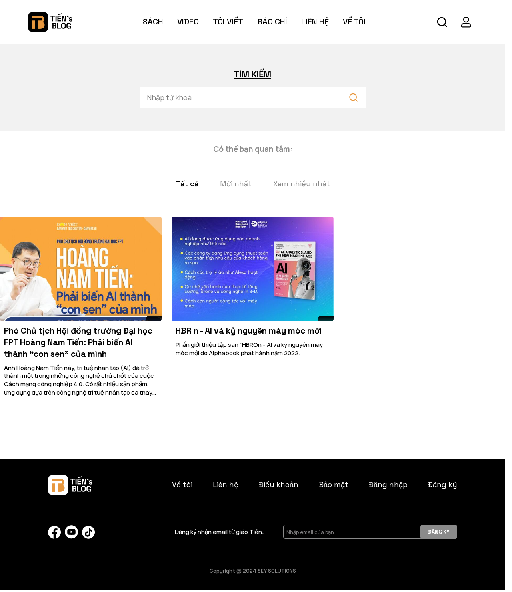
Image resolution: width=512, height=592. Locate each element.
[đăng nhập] (466, 22)
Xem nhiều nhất (301, 183)
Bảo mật (333, 484)
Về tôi (182, 484)
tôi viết (228, 21)
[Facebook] (54, 532)
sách (153, 21)
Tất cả (187, 183)
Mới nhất (236, 183)
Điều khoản (278, 484)
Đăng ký (442, 484)
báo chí (272, 21)
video (188, 21)
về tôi (354, 21)
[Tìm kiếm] (442, 22)
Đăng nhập (388, 484)
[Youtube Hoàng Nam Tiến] (71, 532)
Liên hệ (315, 21)
